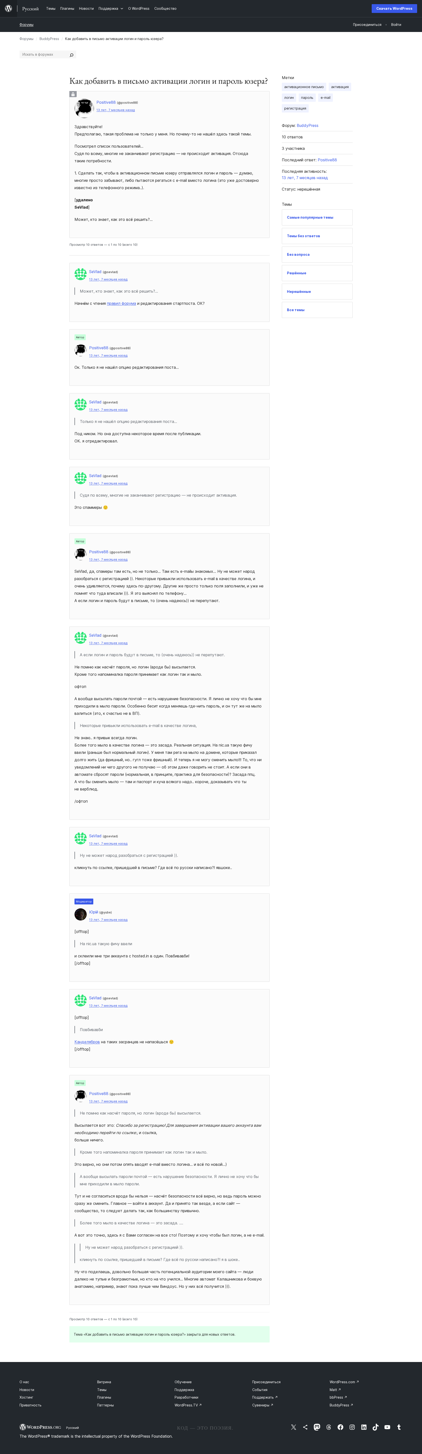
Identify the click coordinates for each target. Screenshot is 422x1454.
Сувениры (263, 1405)
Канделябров (87, 1041)
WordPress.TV (188, 1405)
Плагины (104, 1397)
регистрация (295, 108)
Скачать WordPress (394, 8)
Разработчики (186, 1397)
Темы (101, 1390)
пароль (307, 97)
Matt (335, 1390)
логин (289, 97)
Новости (27, 1390)
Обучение (183, 1382)
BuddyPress (49, 39)
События (259, 1390)
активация (340, 87)
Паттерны (105, 1405)
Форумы (26, 24)
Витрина (104, 1382)
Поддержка (184, 1390)
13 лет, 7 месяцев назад (115, 110)
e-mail (325, 97)
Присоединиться (266, 1382)
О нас (24, 1382)
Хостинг (26, 1397)
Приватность (31, 1405)
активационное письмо (304, 87)
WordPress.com (344, 1382)
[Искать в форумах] (71, 54)
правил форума (121, 303)
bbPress (338, 1397)
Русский (72, 1428)
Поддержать (265, 1397)
